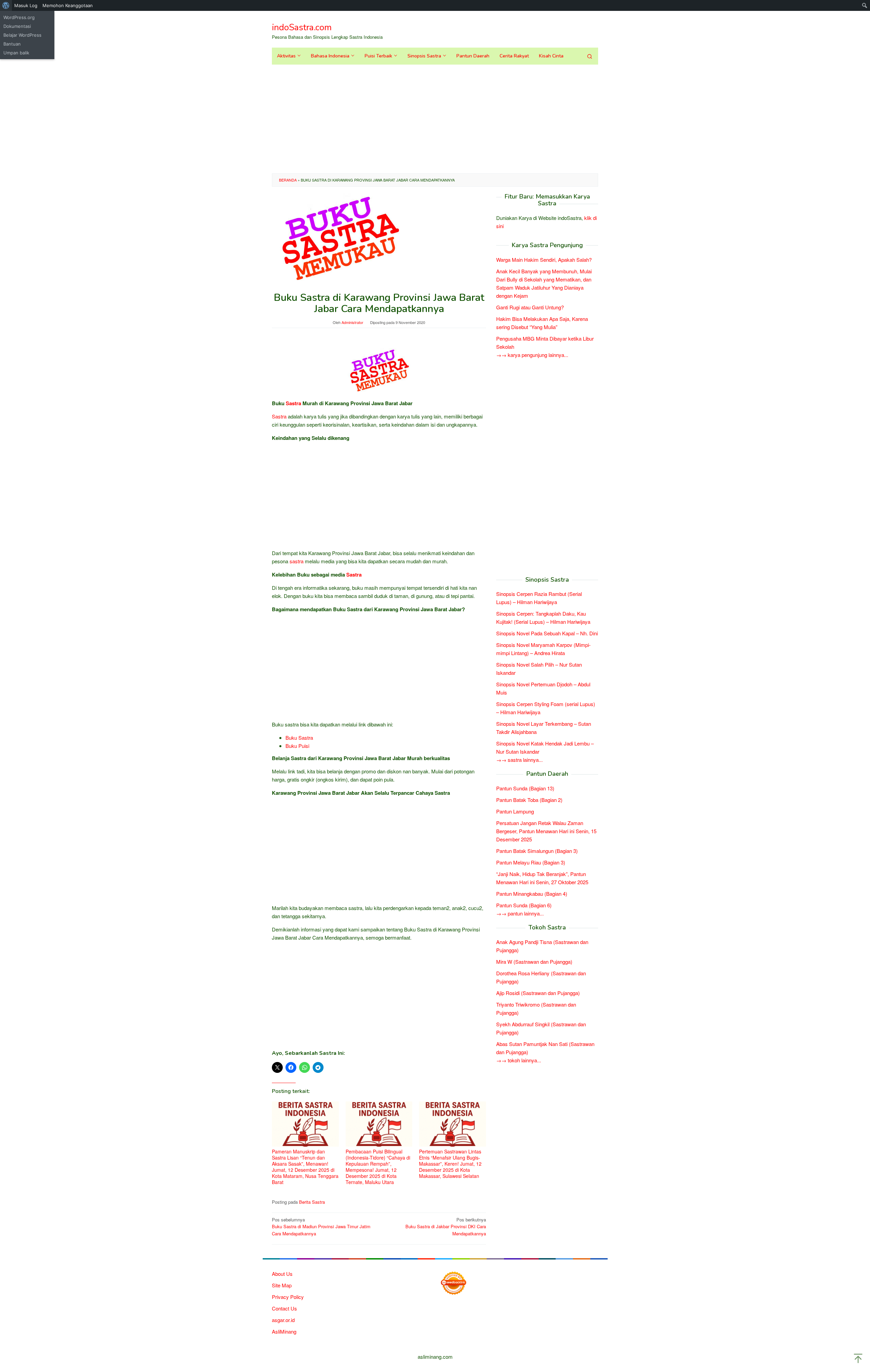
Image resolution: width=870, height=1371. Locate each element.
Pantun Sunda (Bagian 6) (524, 905)
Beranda (288, 180)
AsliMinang (284, 1331)
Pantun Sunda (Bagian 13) (525, 788)
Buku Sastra (299, 737)
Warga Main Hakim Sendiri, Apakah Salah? (544, 259)
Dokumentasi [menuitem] (17, 26)
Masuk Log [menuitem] (25, 5)
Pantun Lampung (515, 811)
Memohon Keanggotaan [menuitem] (67, 5)
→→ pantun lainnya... (520, 913)
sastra (296, 561)
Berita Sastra (312, 1202)
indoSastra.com (302, 27)
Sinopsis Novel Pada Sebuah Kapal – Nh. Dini (547, 633)
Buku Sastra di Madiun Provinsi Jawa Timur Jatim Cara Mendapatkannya (321, 1226)
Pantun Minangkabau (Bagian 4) (531, 893)
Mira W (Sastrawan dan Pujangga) (534, 961)
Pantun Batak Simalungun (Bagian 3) (537, 850)
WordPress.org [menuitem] (19, 17)
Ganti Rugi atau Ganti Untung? (530, 307)
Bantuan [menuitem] (12, 44)
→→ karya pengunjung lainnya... (532, 354)
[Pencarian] (589, 56)
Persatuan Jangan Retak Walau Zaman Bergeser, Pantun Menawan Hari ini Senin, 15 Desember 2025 (546, 831)
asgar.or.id (283, 1319)
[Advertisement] (435, 119)
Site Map (282, 1285)
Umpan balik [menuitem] (16, 52)
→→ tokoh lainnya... (518, 1060)
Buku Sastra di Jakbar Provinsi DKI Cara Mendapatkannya (445, 1226)
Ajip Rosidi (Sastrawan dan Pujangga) (538, 992)
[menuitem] (6, 5)
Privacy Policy (288, 1296)
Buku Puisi (297, 745)
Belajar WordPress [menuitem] (22, 35)
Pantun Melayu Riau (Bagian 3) (530, 862)
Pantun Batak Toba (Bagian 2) (529, 799)
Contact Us (284, 1308)
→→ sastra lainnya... (519, 759)
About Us (282, 1273)
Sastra (293, 403)
